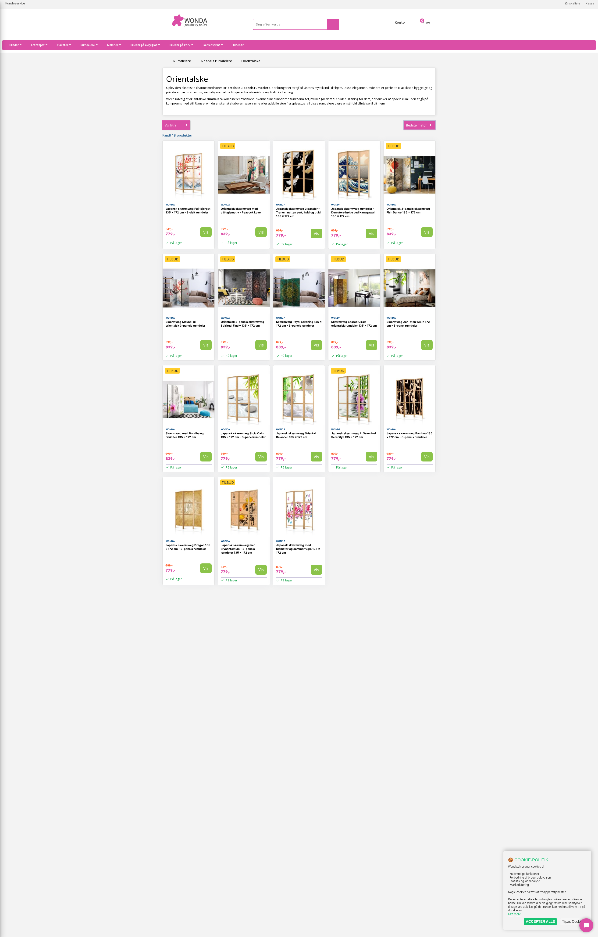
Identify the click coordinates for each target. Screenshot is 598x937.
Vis (206, 232)
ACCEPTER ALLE (540, 921)
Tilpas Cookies (573, 921)
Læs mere (514, 914)
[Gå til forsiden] (167, 61)
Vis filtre (171, 125)
